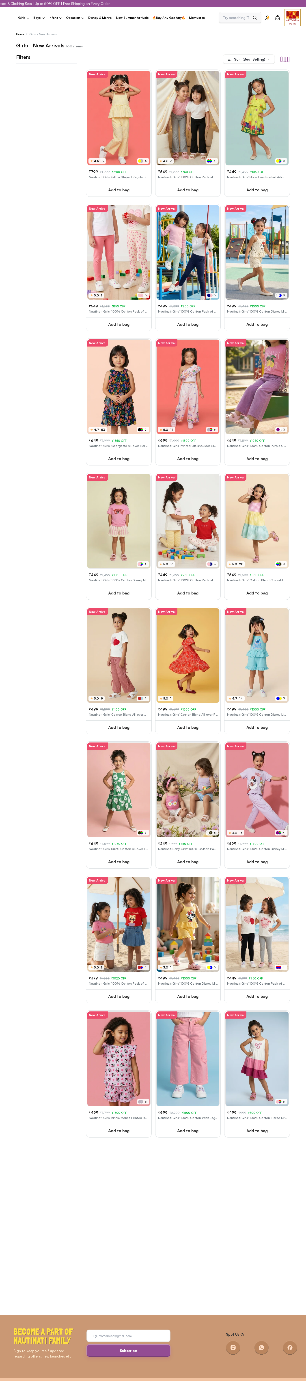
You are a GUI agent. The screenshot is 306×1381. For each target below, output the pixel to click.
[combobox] (236, 17)
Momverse (197, 17)
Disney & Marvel (100, 17)
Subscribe (128, 1350)
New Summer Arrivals (132, 17)
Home (20, 34)
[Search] (254, 17)
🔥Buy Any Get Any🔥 (168, 17)
